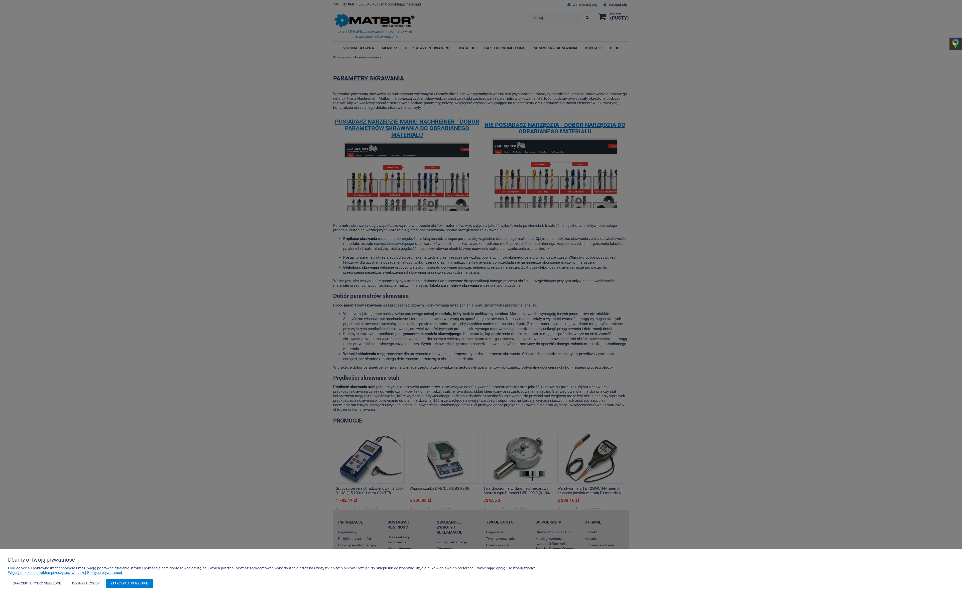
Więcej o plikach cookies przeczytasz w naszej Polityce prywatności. (65, 572)
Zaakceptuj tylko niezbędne (37, 583)
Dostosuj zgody (86, 583)
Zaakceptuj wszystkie (129, 583)
